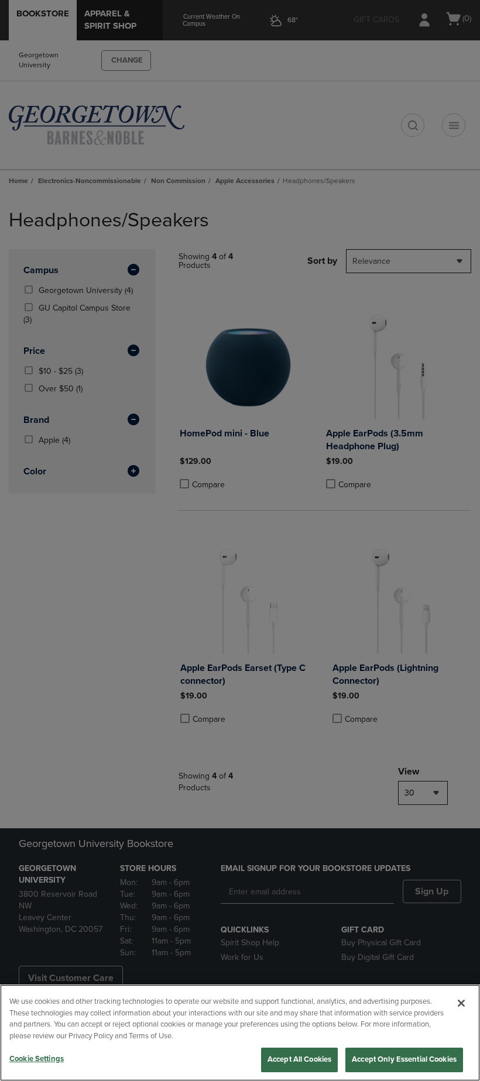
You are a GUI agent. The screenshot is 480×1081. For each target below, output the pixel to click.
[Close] (461, 1003)
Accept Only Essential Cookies (404, 1059)
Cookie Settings (36, 1058)
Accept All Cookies (299, 1059)
